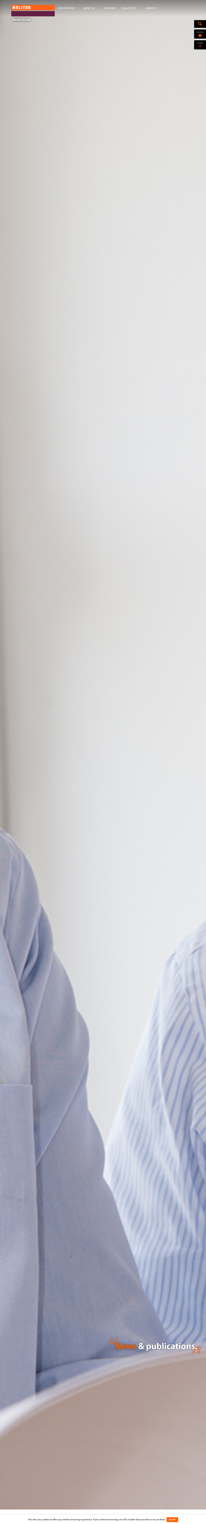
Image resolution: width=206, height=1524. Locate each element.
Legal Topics (128, 8)
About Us (89, 8)
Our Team (109, 8)
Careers (150, 8)
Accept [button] (172, 1519)
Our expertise (66, 8)
